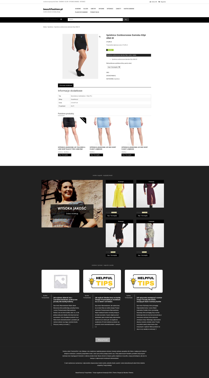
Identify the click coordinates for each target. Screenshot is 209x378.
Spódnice (110, 8)
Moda (45, 27)
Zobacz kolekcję (72, 214)
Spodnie (101, 8)
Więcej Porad (103, 340)
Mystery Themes (128, 372)
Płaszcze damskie (81, 12)
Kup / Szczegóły (113, 67)
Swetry (93, 8)
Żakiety (118, 8)
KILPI (72, 106)
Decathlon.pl (74, 99)
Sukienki (78, 8)
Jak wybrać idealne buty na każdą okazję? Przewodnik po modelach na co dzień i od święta (107, 300)
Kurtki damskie (129, 8)
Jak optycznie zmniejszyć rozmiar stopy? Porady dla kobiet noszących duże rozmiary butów (149, 300)
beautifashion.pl (53, 9)
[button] (99, 36)
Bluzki (86, 8)
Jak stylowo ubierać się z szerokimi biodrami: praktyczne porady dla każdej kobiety (65, 300)
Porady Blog (94, 12)
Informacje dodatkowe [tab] (65, 85)
